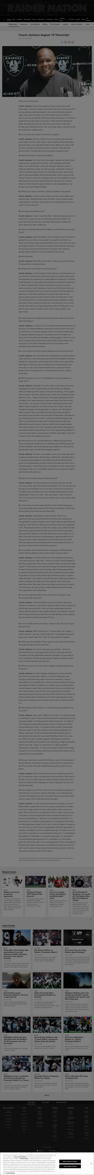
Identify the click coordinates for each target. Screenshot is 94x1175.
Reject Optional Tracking (70, 1161)
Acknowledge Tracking (70, 1166)
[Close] (91, 1163)
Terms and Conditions (20, 1157)
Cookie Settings (10, 1173)
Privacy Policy (24, 1158)
